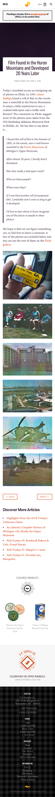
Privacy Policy (27, 779)
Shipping (27, 770)
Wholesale (27, 773)
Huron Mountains (34, 147)
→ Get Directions (27, 708)
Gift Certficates (27, 757)
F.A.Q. (27, 767)
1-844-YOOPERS (28, 712)
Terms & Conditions (27, 776)
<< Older (10, 496)
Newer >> (44, 496)
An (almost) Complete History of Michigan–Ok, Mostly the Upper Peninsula (24, 531)
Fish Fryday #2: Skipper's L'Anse (26, 550)
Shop (27, 745)
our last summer (38, 14)
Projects (27, 754)
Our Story (27, 751)
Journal (27, 748)
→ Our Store (27, 734)
